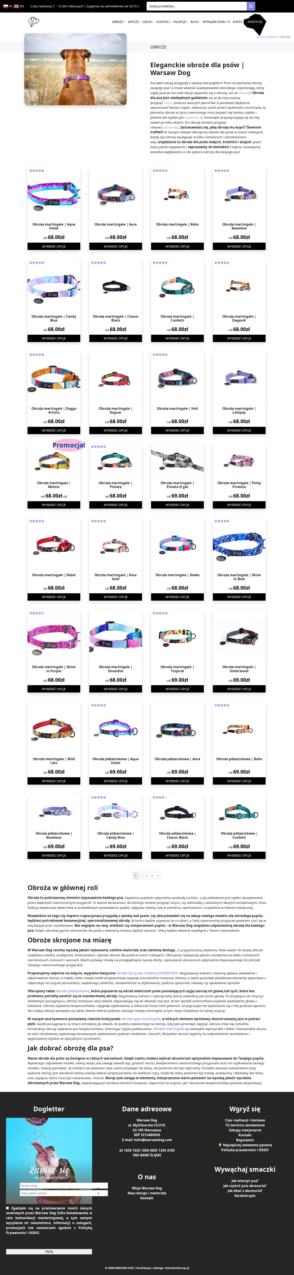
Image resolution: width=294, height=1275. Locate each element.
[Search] (251, 6)
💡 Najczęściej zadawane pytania (245, 1145)
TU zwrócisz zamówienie (245, 1125)
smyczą (244, 93)
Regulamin (245, 1140)
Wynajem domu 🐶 (216, 22)
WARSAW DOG (124, 1268)
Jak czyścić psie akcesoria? (244, 1185)
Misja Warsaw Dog (147, 1188)
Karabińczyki (244, 1195)
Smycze (133, 22)
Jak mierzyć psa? (245, 1180)
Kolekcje (179, 22)
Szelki (147, 22)
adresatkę (170, 127)
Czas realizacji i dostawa (245, 1120)
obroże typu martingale (140, 1019)
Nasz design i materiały (147, 1193)
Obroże (117, 22)
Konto (237, 22)
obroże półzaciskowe (72, 991)
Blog (194, 22)
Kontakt (146, 1198)
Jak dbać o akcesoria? (245, 1190)
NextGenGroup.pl (177, 1268)
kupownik (191, 117)
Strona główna (267, 37)
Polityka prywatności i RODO (245, 1150)
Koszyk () (255, 22)
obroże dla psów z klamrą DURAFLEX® (147, 973)
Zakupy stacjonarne (245, 1130)
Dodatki (162, 22)
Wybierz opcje (54, 246)
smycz (168, 102)
